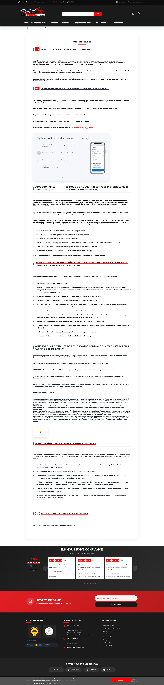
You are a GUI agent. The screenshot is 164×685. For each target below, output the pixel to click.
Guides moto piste (108, 645)
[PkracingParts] (39, 11)
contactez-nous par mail (138, 2)
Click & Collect (107, 642)
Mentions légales (108, 634)
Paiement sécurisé (109, 625)
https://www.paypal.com (84, 128)
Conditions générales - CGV (111, 628)
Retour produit (107, 637)
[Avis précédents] (45, 568)
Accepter (121, 680)
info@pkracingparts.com (76, 647)
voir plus (81, 569)
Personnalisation (51, 683)
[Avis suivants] (135, 568)
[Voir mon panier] (139, 14)
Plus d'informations (39, 683)
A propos (106, 640)
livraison (105, 631)
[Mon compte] (133, 11)
